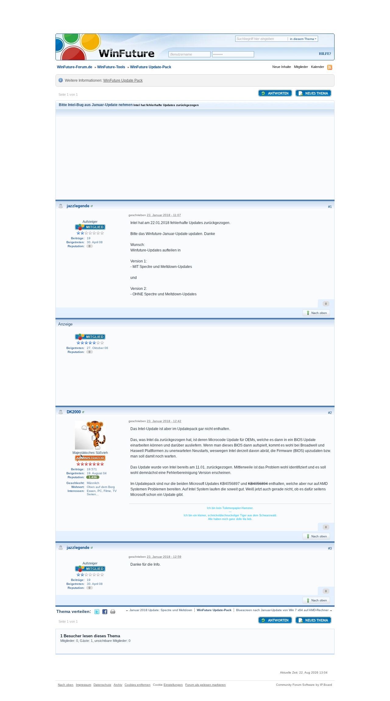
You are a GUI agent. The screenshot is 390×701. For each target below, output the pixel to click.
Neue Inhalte (281, 67)
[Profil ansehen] (91, 206)
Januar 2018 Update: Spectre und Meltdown (160, 610)
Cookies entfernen (138, 684)
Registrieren (300, 54)
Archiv (118, 684)
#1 (330, 206)
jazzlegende (78, 206)
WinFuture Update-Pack (150, 67)
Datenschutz (102, 684)
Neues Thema (316, 93)
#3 (330, 548)
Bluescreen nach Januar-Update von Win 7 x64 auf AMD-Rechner (282, 610)
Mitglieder (301, 67)
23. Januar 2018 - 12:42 (164, 421)
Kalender (317, 67)
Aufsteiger (90, 221)
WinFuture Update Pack (123, 80)
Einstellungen (173, 684)
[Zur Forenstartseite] (114, 51)
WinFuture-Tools (111, 67)
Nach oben (318, 313)
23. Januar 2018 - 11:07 (164, 215)
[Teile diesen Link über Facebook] (104, 611)
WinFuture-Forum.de (74, 67)
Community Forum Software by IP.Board (304, 684)
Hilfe (324, 53)
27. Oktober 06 (97, 348)
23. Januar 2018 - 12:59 (164, 556)
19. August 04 (97, 473)
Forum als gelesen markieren (205, 684)
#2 (330, 413)
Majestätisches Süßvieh (90, 452)
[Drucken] (112, 611)
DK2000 (74, 412)
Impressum (83, 684)
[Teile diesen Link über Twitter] (96, 611)
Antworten (278, 93)
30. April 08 (95, 242)
